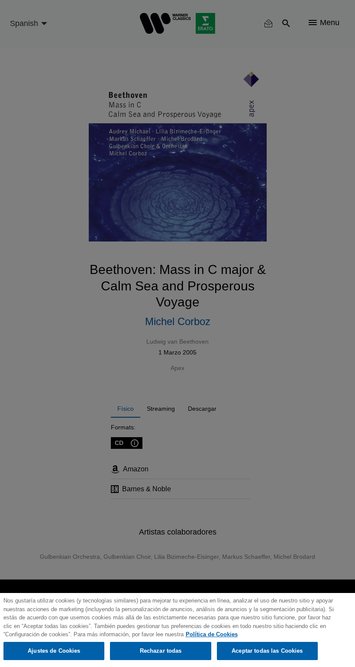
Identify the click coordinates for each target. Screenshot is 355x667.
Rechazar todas (161, 651)
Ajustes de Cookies (54, 651)
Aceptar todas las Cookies (267, 651)
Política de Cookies (212, 634)
